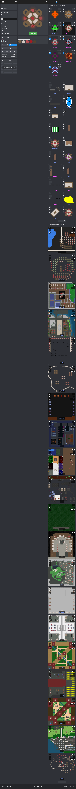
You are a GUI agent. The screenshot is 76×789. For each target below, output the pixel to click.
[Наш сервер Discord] (38, 786)
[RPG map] (61, 240)
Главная (3, 786)
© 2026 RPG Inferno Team (69, 786)
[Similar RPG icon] (55, 87)
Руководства (8, 786)
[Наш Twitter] (41, 786)
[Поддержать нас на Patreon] (34, 786)
